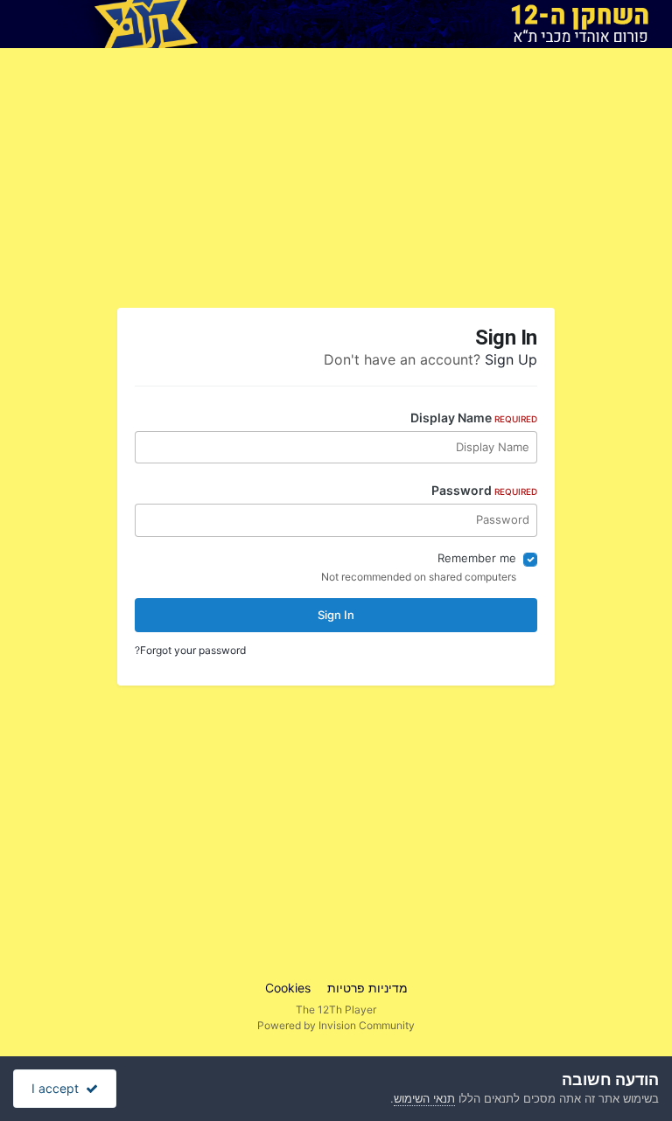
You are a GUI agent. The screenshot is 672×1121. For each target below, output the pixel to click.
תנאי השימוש (424, 1098)
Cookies (288, 987)
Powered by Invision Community (336, 1025)
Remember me (477, 558)
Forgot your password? (190, 650)
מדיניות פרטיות (367, 987)
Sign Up (511, 359)
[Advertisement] (453, 184)
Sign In (336, 615)
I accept (59, 1088)
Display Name (473, 417)
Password (484, 490)
